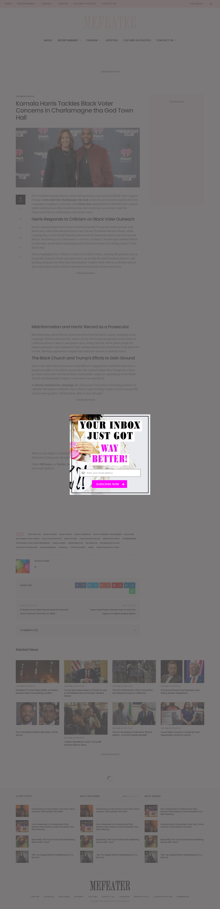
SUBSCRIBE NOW (108, 484)
